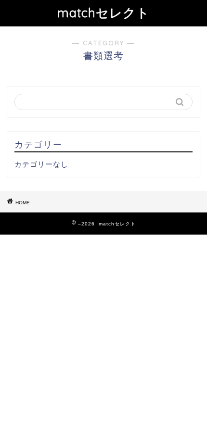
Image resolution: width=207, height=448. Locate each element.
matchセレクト (103, 12)
